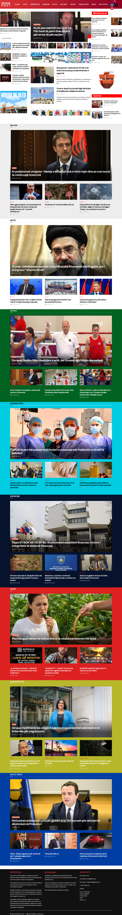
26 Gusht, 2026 (109, 105)
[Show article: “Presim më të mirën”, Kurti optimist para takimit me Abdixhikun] (43, 45)
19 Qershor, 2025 (16, 768)
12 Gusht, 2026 (17, 83)
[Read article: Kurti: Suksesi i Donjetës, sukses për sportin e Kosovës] (116, 21)
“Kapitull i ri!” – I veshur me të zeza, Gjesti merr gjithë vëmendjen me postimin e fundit (59, 670)
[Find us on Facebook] (112, 5)
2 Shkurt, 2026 (50, 675)
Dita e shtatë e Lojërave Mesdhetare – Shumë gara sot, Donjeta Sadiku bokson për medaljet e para (95, 392)
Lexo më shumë (7, 38)
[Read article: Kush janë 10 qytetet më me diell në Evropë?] (61, 748)
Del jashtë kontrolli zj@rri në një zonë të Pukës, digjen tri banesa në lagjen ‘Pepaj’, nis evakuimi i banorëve (95, 207)
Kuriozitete (49, 758)
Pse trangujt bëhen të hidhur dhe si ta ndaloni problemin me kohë (54, 638)
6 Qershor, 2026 (50, 582)
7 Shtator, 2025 (17, 734)
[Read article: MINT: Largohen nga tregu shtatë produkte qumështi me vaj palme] (5, 67)
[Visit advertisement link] (61, 57)
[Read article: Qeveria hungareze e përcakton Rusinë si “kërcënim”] (96, 287)
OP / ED (54, 4)
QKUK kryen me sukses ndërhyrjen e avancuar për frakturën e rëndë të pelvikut (100, 46)
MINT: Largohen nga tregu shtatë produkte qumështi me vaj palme (20, 66)
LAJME (16, 4)
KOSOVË (36, 24)
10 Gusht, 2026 (85, 487)
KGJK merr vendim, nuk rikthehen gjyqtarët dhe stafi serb (100, 58)
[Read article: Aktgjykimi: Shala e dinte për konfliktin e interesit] (5, 57)
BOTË (25, 4)
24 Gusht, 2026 (15, 214)
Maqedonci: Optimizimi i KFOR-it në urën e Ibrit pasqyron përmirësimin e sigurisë (73, 71)
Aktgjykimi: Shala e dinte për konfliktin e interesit (19, 56)
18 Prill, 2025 (84, 768)
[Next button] (89, 36)
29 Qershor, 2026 (18, 549)
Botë (12, 202)
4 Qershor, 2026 (85, 580)
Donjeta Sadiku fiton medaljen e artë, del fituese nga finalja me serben (57, 360)
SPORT (73, 4)
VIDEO (94, 4)
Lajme (14, 168)
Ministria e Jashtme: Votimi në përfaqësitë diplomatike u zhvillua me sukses (60, 578)
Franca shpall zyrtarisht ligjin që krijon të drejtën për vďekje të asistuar (21, 45)
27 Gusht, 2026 (96, 24)
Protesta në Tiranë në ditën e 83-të (59, 205)
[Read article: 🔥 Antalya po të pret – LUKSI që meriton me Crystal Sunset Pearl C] (26, 655)
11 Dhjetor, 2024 (50, 856)
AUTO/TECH (103, 4)
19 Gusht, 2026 (17, 49)
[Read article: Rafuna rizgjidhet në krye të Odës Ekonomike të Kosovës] (96, 563)
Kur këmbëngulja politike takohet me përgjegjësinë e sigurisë (112, 113)
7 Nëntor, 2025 (85, 673)
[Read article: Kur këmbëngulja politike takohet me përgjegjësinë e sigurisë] (97, 115)
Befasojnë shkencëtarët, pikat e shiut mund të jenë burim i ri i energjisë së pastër (95, 763)
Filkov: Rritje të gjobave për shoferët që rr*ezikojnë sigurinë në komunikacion (25, 856)
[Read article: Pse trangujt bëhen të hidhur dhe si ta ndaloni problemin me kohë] (61, 619)
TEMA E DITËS (84, 4)
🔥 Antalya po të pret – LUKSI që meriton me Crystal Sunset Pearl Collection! (23, 670)
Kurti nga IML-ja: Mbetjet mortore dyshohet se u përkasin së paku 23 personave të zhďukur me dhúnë (99, 33)
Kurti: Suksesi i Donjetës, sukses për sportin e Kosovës (99, 20)
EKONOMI (46, 4)
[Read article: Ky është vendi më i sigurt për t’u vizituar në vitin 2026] (96, 655)
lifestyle (15, 635)
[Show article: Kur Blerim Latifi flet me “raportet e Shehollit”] (61, 45)
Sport (82, 387)
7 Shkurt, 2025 (15, 861)
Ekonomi (15, 538)
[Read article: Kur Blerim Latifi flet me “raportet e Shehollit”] (97, 104)
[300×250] (13, 102)
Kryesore (13, 387)
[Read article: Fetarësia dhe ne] (61, 841)
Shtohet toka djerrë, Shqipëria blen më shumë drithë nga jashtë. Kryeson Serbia (26, 578)
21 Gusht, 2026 (5, 33)
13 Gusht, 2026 (17, 71)
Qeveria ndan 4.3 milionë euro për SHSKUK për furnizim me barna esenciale (24, 485)
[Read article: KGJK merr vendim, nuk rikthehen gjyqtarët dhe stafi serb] (116, 60)
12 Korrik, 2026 (17, 641)
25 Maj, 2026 (14, 675)
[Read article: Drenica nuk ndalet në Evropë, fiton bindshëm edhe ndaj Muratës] (61, 377)
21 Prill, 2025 (49, 765)
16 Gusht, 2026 (17, 60)
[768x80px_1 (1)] (61, 112)
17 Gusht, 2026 (50, 487)
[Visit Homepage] (5, 4)
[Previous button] (89, 40)
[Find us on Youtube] (112, 8)
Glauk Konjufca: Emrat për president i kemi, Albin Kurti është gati (52, 31)
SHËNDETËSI (35, 4)
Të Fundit (5, 24)
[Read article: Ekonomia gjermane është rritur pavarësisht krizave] (61, 287)
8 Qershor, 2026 (15, 582)
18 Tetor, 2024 (84, 858)
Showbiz (48, 665)
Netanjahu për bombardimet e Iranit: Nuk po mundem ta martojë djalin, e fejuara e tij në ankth (25, 763)
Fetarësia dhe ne (52, 854)
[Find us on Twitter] (116, 5)
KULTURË (63, 4)
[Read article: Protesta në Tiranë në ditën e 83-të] (61, 192)
